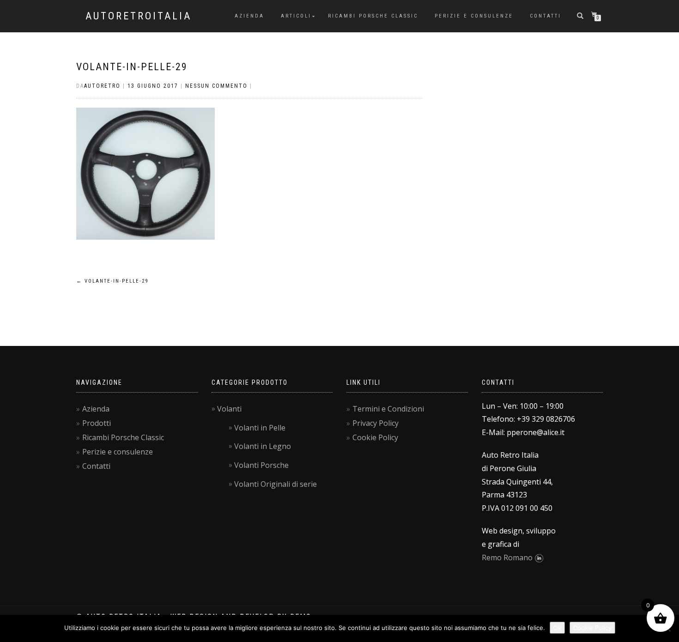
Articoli (296, 16)
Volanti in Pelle (259, 428)
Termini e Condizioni (388, 409)
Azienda (249, 16)
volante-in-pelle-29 (132, 67)
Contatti (545, 16)
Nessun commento (216, 86)
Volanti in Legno (262, 446)
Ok (557, 627)
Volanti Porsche (261, 465)
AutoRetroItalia (138, 16)
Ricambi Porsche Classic (373, 16)
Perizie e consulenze (474, 16)
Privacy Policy (375, 423)
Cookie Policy (375, 437)
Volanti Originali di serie (275, 484)
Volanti (229, 409)
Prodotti (96, 423)
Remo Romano (507, 557)
